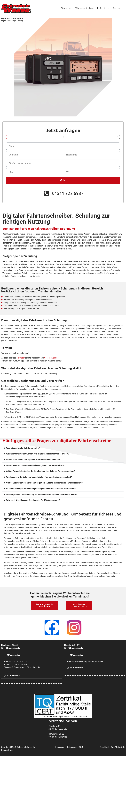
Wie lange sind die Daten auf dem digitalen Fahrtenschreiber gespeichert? (39, 477)
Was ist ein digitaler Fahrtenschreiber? (23, 448)
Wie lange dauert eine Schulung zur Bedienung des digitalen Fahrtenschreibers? (41, 494)
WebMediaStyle (118, 747)
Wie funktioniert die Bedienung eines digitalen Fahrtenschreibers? (35, 465)
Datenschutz (72, 747)
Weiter (63, 180)
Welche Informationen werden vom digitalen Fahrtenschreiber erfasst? (37, 454)
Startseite (66, 8)
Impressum (60, 747)
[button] (63, 448)
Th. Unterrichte (13, 675)
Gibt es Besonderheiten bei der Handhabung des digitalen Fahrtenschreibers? (40, 471)
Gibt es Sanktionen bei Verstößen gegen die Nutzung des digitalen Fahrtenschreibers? (44, 483)
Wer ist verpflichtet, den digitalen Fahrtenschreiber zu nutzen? (33, 459)
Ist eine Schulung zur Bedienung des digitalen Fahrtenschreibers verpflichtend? (41, 488)
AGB (81, 747)
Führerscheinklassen (85, 8)
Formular (20, 358)
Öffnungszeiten (13, 655)
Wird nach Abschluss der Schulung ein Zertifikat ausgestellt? (33, 500)
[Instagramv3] (74, 627)
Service (116, 8)
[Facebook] (52, 627)
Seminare (104, 8)
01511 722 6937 (51, 358)
